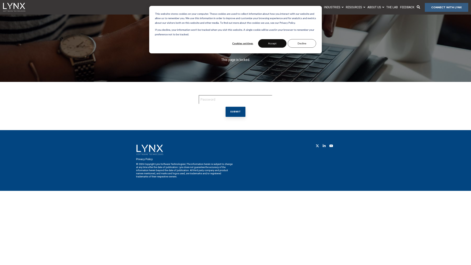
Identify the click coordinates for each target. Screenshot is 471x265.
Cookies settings (242, 43)
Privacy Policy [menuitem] (144, 159)
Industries (332, 7)
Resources (354, 7)
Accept (272, 43)
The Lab (392, 7)
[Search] (418, 7)
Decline (302, 43)
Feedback (407, 7)
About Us (374, 7)
